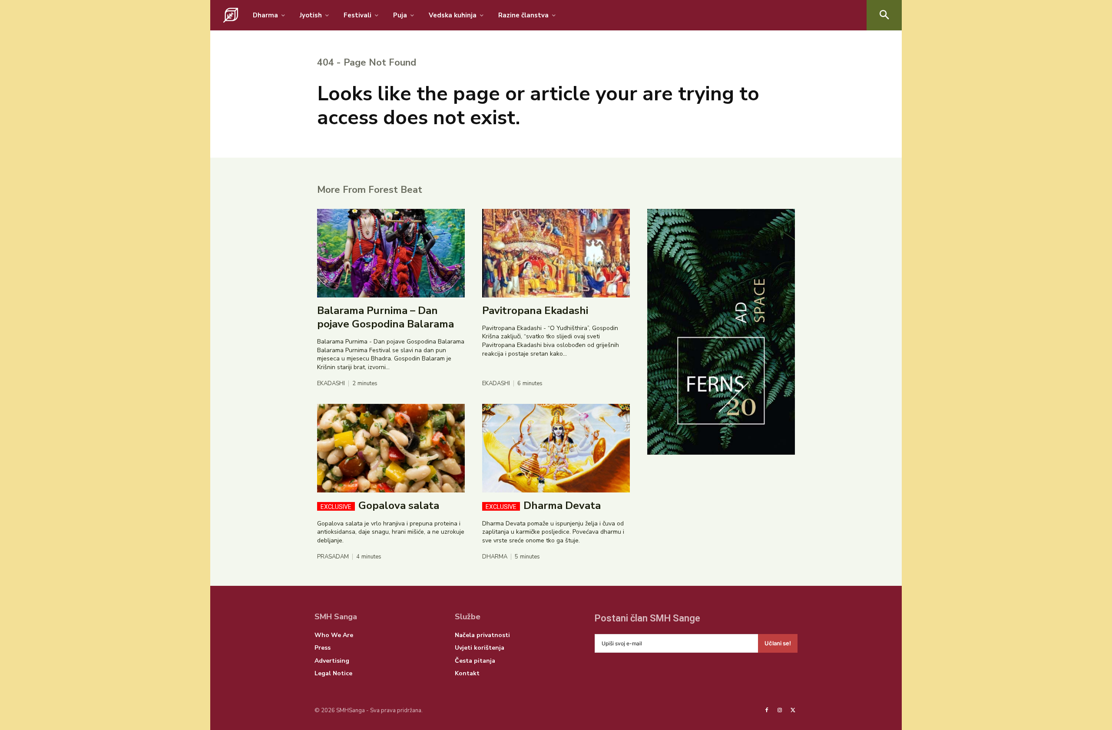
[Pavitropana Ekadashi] (556, 253)
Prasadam (333, 557)
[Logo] (230, 15)
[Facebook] (766, 710)
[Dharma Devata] (556, 448)
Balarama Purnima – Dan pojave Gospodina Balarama (385, 317)
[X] (793, 710)
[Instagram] (779, 710)
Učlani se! (777, 643)
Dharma (494, 557)
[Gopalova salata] (391, 448)
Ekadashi (331, 383)
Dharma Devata (543, 505)
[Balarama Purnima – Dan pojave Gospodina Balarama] (391, 253)
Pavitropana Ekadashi (535, 310)
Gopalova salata (380, 505)
